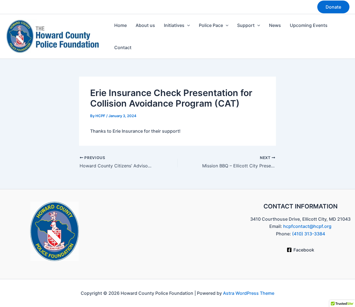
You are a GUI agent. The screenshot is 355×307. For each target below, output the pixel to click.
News (275, 25)
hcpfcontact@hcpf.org (307, 226)
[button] (333, 7)
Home (120, 25)
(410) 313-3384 (308, 233)
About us (145, 25)
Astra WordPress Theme (248, 293)
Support (246, 25)
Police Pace (211, 25)
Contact (122, 47)
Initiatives (174, 25)
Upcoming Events (309, 25)
